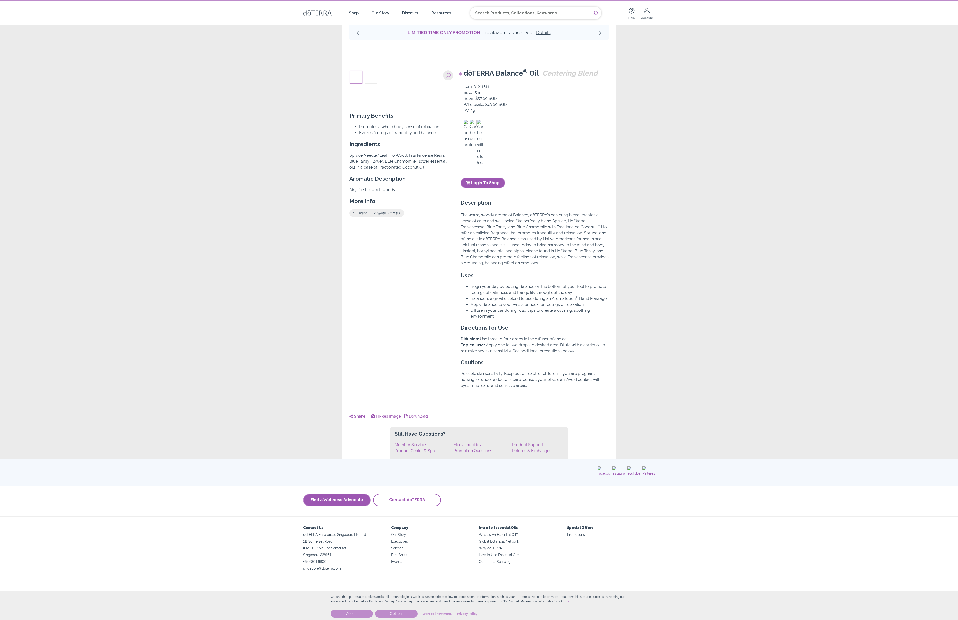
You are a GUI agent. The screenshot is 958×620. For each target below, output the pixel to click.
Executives (399, 541)
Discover (410, 13)
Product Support (527, 444)
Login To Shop (485, 182)
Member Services (411, 444)
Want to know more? (437, 614)
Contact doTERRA (407, 499)
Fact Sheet (399, 555)
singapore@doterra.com (322, 568)
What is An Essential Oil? (498, 534)
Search (595, 13)
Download (418, 416)
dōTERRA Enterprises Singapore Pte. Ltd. (335, 534)
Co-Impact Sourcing (494, 561)
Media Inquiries (467, 444)
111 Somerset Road (318, 541)
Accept (352, 614)
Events (396, 561)
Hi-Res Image (388, 416)
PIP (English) (360, 213)
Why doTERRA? (491, 548)
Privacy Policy (467, 614)
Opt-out (396, 614)
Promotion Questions (472, 450)
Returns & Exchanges (531, 450)
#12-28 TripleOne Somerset (324, 548)
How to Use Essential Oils (499, 555)
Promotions (576, 534)
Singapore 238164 (317, 555)
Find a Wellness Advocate (337, 499)
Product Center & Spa (415, 450)
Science (397, 548)
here (567, 601)
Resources (441, 13)
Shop (354, 13)
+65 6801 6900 (315, 561)
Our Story (380, 13)
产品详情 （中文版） (388, 213)
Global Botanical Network (499, 541)
